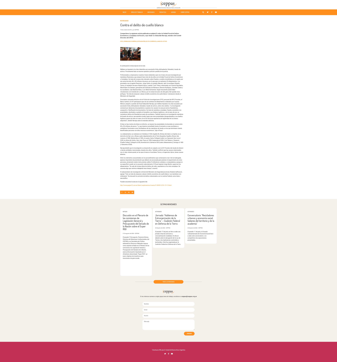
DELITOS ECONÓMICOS (151, 41)
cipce (121, 41)
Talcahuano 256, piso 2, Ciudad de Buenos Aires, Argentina (168, 350)
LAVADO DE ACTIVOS (162, 41)
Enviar (189, 333)
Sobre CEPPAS (185, 12)
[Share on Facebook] (122, 192)
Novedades (151, 12)
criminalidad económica (130, 41)
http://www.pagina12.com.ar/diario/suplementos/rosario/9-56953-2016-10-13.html (145, 185)
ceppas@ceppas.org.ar (189, 296)
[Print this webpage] (132, 192)
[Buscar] (203, 12)
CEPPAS (168, 3)
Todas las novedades (169, 282)
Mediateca (162, 12)
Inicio (124, 12)
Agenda (173, 12)
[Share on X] (125, 192)
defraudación (141, 41)
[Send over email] (129, 192)
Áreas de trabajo (137, 12)
